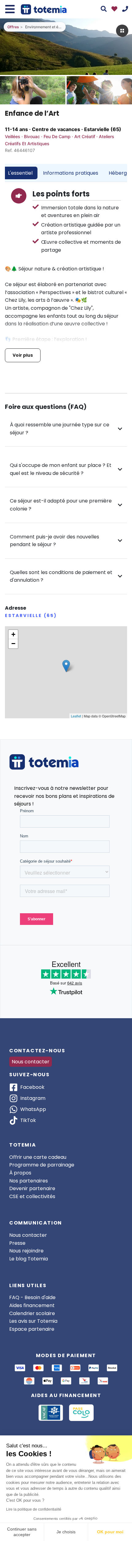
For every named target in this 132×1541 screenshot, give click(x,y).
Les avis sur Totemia (33, 1321)
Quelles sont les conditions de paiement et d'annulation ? (61, 576)
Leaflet (76, 715)
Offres (13, 27)
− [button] (13, 643)
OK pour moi (110, 1531)
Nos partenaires (28, 1180)
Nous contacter (30, 1061)
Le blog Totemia (28, 1258)
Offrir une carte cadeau (37, 1157)
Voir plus (23, 355)
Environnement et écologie (43, 27)
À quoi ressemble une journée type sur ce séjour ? (59, 428)
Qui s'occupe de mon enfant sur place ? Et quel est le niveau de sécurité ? (60, 469)
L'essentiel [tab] (20, 173)
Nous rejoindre (26, 1250)
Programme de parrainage (41, 1164)
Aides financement (32, 1305)
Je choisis (66, 1531)
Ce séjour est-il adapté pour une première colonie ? (61, 504)
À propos (20, 1172)
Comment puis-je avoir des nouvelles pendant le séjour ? (54, 540)
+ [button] (13, 634)
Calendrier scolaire (32, 1313)
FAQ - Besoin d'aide (32, 1297)
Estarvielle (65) (102, 129)
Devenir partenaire (32, 1188)
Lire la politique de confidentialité (33, 1509)
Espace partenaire (31, 1329)
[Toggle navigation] (10, 9)
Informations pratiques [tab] (70, 173)
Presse (17, 1243)
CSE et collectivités (32, 1196)
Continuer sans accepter (22, 1532)
